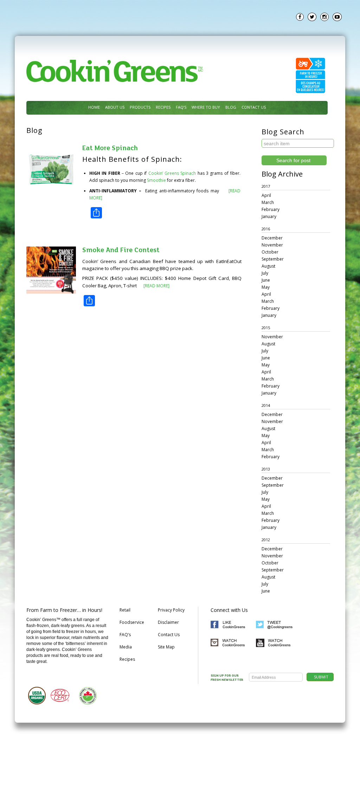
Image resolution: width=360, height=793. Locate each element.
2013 (266, 469)
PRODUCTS (140, 107)
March (268, 202)
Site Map (166, 647)
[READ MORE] (155, 286)
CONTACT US (254, 107)
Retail (125, 610)
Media (126, 647)
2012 (266, 539)
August (268, 266)
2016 (266, 228)
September (273, 259)
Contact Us (169, 635)
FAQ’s (125, 635)
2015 (266, 327)
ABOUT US (114, 107)
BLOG (230, 107)
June (266, 280)
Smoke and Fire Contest (121, 250)
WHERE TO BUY (206, 107)
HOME (94, 107)
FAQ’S (181, 107)
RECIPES (163, 107)
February (270, 209)
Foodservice (132, 622)
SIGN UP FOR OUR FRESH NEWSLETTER (227, 678)
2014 (266, 405)
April (266, 195)
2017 (266, 186)
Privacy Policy (171, 610)
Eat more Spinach (110, 148)
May (266, 287)
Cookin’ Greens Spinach (172, 173)
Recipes (127, 659)
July (265, 273)
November (272, 245)
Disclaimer (168, 622)
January (269, 216)
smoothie (156, 180)
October (270, 252)
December (272, 238)
